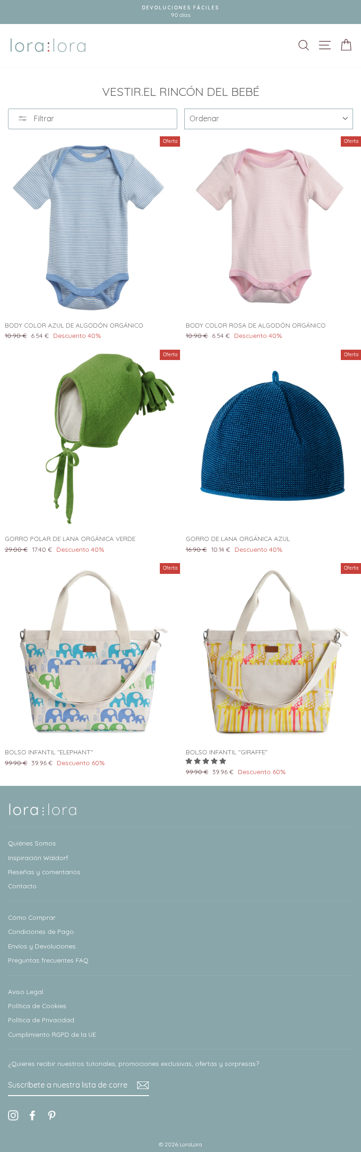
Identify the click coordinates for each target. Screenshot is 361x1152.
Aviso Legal (25, 991)
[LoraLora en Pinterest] (52, 1115)
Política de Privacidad (41, 1020)
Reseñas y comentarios (44, 872)
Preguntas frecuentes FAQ (48, 960)
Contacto (22, 886)
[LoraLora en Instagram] (13, 1115)
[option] (180, 12)
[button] (207, 761)
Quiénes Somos (32, 843)
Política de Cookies (37, 1006)
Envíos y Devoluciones (42, 946)
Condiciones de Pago (41, 931)
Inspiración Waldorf (38, 858)
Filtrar (43, 118)
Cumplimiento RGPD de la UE (52, 1034)
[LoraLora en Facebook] (32, 1115)
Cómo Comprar (31, 917)
